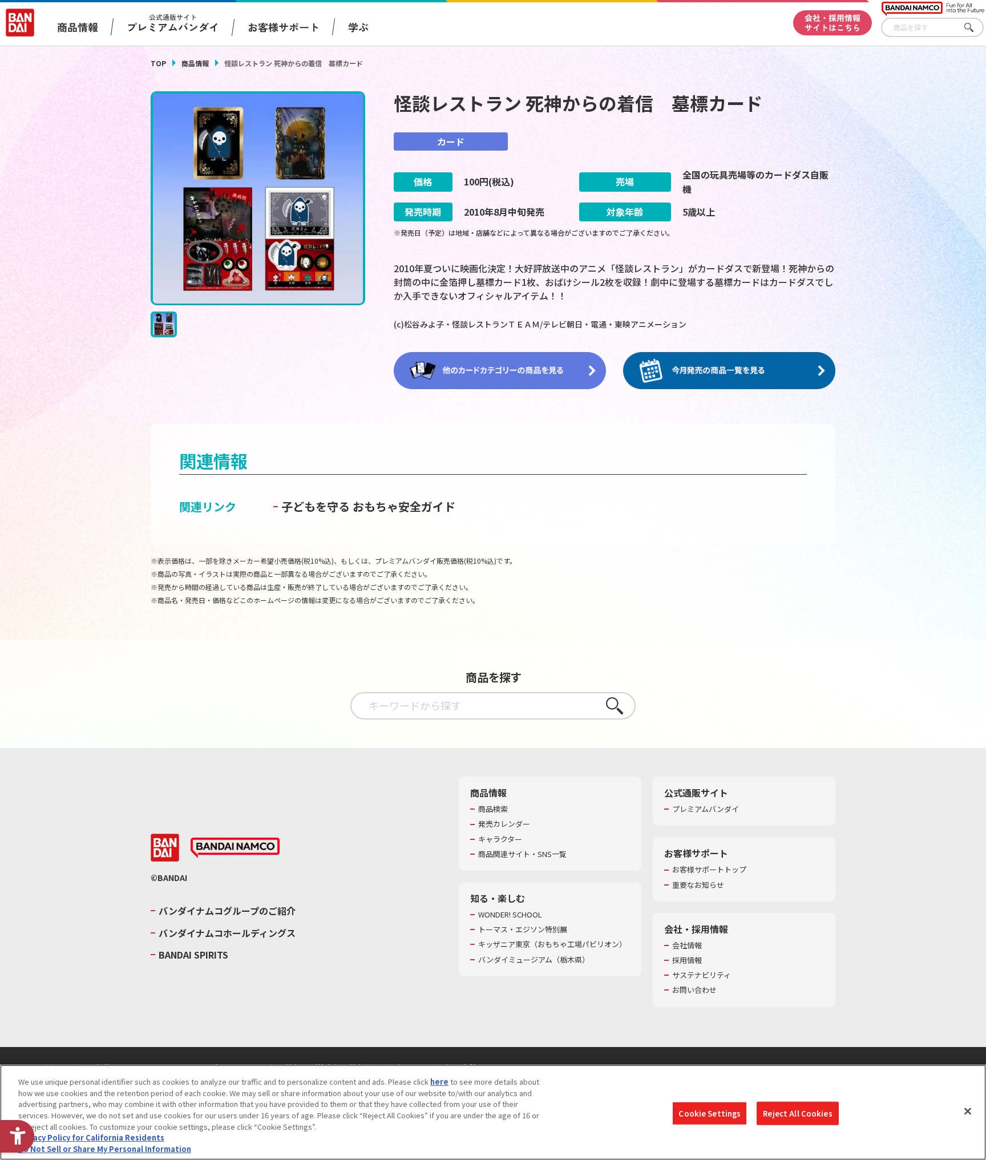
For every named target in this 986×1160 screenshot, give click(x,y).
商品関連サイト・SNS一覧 (522, 854)
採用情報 (687, 960)
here (439, 1081)
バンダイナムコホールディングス (227, 933)
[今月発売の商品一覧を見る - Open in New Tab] (729, 371)
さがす (975, 27)
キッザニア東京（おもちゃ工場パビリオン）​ (552, 944)
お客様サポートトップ (709, 869)
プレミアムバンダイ (705, 809)
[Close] (967, 1110)
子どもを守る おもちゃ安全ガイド (368, 506)
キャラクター (500, 839)
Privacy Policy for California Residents (91, 1137)
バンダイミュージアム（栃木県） (533, 960)
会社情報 (687, 945)
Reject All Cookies (797, 1113)
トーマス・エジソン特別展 (522, 929)
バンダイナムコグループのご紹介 (227, 910)
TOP (158, 63)
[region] (493, 1112)
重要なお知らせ (698, 885)
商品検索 (493, 809)
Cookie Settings (709, 1113)
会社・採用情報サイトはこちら (832, 22)
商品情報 (195, 63)
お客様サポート (284, 27)
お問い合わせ (694, 990)
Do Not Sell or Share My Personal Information (104, 1148)
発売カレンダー (504, 824)
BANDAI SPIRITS (193, 954)
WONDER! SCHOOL (510, 915)
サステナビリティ (701, 975)
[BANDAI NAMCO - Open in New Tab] (235, 848)
